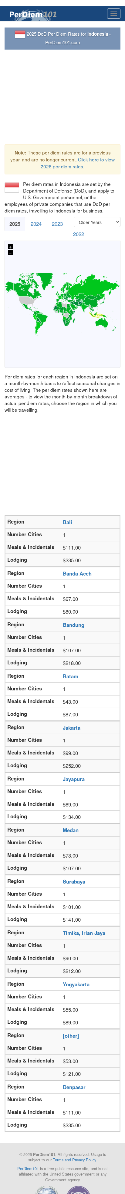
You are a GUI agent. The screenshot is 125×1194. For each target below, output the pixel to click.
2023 (57, 223)
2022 (78, 234)
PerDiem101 (28, 1168)
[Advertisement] (62, 97)
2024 (36, 223)
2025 (14, 223)
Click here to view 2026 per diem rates (78, 162)
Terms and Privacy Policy (74, 1160)
